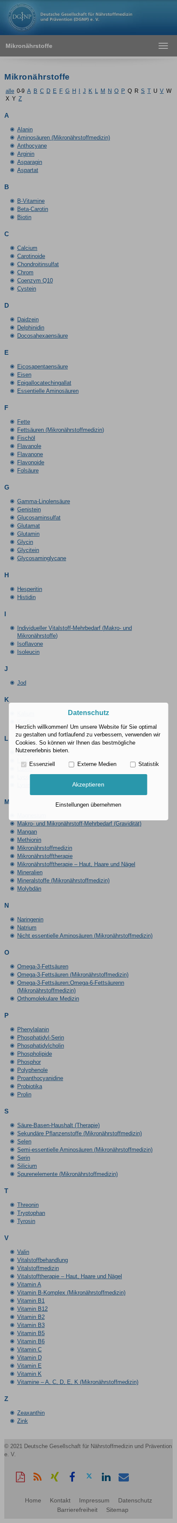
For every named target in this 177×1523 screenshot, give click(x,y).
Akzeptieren (88, 784)
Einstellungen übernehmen (88, 805)
